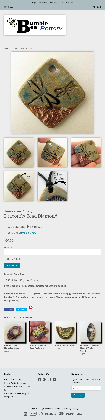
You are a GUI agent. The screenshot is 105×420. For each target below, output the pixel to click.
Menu (10, 6)
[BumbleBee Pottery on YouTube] (54, 380)
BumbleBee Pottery (51, 408)
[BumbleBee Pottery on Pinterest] (44, 380)
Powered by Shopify (69, 408)
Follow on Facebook (12, 379)
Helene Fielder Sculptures (15, 383)
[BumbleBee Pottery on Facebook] (39, 380)
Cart (99, 6)
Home (6, 48)
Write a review (29, 232)
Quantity (8, 247)
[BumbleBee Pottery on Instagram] (49, 380)
